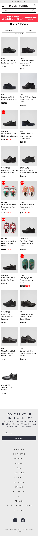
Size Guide (19, 482)
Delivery (19, 459)
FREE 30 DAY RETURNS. (19, 1)
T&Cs (19, 496)
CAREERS (19, 487)
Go (33, 10)
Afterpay (19, 477)
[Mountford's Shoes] (19, 6)
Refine (30, 31)
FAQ (19, 468)
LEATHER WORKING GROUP (19, 506)
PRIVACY (19, 501)
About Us (19, 449)
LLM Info (19, 510)
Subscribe (19, 438)
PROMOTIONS (19, 492)
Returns (19, 463)
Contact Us (19, 454)
